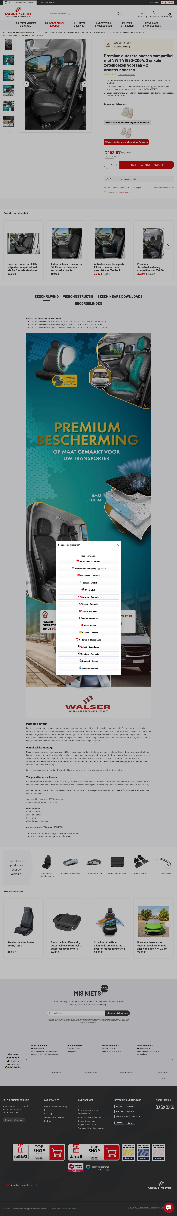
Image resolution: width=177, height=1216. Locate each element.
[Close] (118, 545)
